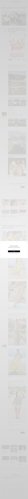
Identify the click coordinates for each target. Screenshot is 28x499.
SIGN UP (14, 251)
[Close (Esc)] (26, 242)
